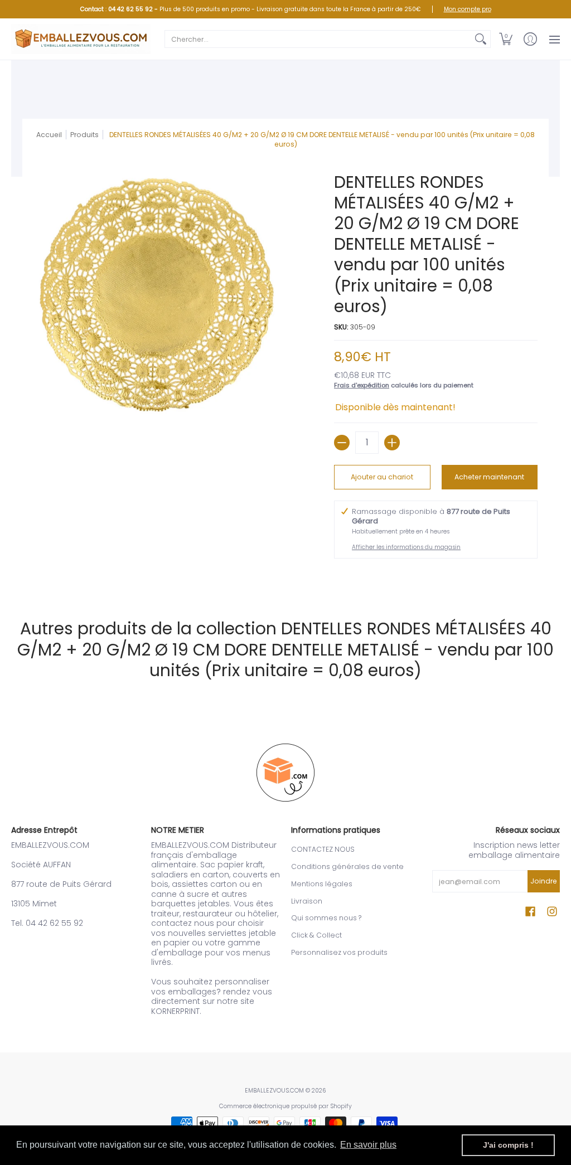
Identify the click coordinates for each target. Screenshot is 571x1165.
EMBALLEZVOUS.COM (274, 1090)
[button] (505, 39)
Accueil (49, 134)
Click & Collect (316, 935)
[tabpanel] (285, 577)
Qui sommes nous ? (326, 918)
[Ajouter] (392, 442)
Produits (84, 134)
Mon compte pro (467, 9)
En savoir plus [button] (368, 1144)
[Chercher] (480, 39)
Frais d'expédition (361, 385)
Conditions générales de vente (347, 866)
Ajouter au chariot (382, 477)
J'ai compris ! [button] (508, 1144)
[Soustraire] (342, 442)
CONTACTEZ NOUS (323, 849)
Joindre (543, 881)
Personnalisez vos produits (339, 952)
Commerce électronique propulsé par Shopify (285, 1106)
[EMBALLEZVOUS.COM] (81, 39)
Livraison (306, 901)
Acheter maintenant (489, 477)
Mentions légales (321, 884)
